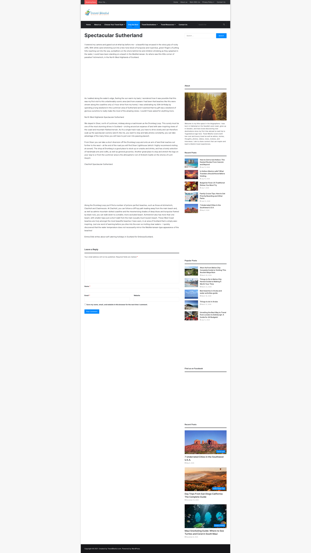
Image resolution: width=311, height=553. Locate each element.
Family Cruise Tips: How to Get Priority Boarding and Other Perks (212, 195)
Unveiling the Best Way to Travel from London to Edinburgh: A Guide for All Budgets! (213, 314)
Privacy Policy (207, 2)
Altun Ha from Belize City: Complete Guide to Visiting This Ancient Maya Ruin (127, 2)
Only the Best (133, 25)
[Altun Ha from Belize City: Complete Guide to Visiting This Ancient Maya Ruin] (191, 271)
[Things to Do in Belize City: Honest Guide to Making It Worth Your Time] (191, 282)
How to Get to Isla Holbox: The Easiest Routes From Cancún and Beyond (212, 162)
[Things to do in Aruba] (191, 305)
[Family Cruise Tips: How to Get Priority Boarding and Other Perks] (191, 196)
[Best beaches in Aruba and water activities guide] (191, 294)
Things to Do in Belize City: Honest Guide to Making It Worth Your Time (211, 281)
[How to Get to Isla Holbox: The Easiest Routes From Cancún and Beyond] (191, 163)
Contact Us (221, 2)
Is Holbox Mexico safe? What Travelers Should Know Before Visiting (212, 173)
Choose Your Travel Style (113, 25)
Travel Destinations (149, 25)
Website (137, 295)
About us (183, 2)
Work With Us (195, 2)
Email (87, 295)
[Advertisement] (180, 12)
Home (175, 2)
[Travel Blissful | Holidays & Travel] (96, 12)
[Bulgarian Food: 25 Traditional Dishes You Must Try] (191, 186)
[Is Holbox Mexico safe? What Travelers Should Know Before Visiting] (191, 174)
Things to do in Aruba (209, 302)
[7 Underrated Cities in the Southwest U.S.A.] (191, 208)
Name (87, 286)
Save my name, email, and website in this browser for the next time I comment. (117, 305)
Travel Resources (167, 25)
